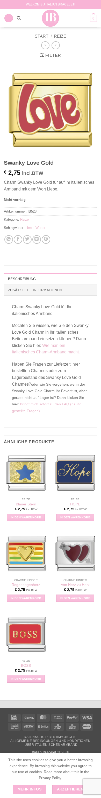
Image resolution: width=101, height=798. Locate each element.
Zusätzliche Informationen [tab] (35, 290)
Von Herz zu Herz (75, 585)
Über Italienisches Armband (51, 745)
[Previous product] (56, 45)
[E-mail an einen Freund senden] (36, 239)
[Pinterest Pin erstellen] (46, 239)
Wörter (40, 228)
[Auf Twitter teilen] (27, 239)
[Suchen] (19, 18)
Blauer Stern (26, 504)
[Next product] (45, 45)
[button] (8, 18)
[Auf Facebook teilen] (18, 239)
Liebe (29, 228)
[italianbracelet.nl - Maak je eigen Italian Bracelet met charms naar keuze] (51, 18)
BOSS (26, 666)
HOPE (75, 504)
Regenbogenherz (26, 585)
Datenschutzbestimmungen (50, 737)
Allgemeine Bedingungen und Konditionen (50, 741)
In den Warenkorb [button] (26, 517)
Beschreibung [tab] (22, 279)
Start (41, 36)
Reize (60, 36)
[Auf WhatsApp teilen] (8, 239)
